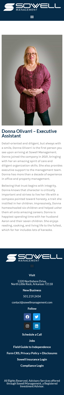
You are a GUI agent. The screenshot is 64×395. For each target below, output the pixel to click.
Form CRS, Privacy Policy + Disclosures (32, 353)
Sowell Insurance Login (32, 359)
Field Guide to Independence (32, 347)
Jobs (32, 340)
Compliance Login (32, 365)
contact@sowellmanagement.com (32, 302)
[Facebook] (27, 316)
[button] (32, 16)
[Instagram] (27, 326)
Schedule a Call (32, 334)
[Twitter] (36, 316)
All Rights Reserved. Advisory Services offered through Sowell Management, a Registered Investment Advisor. (32, 383)
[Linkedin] (36, 326)
